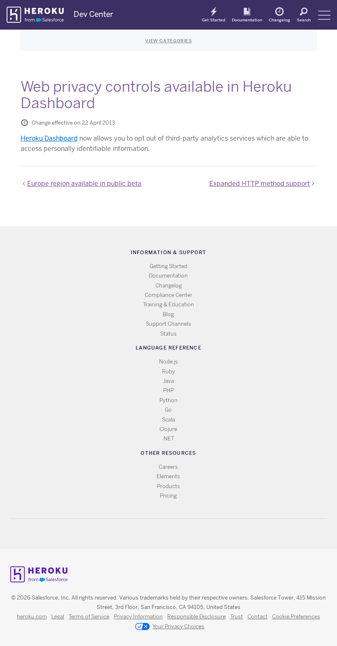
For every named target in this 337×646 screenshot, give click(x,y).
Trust (236, 617)
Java (168, 381)
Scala (168, 420)
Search (304, 19)
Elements (168, 476)
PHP (168, 390)
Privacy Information (138, 617)
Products (168, 486)
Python (168, 400)
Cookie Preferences (296, 617)
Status (168, 334)
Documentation (247, 19)
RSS (149, 534)
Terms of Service (89, 617)
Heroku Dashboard (49, 138)
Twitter (161, 534)
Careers (168, 467)
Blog (168, 314)
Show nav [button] (324, 15)
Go (168, 410)
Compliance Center (168, 295)
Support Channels (168, 324)
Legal (57, 617)
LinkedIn (185, 534)
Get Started (213, 19)
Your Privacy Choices (178, 626)
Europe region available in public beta (84, 183)
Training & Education (168, 304)
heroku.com (32, 617)
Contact (257, 617)
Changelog (279, 19)
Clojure (168, 429)
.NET (168, 438)
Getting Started (168, 266)
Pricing (168, 496)
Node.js (168, 362)
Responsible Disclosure (196, 617)
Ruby (168, 371)
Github (173, 534)
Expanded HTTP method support (259, 183)
